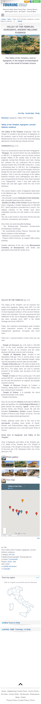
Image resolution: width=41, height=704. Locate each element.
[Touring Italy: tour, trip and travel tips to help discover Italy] (14, 4)
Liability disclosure (10, 566)
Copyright (6, 569)
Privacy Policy (12, 700)
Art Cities (4, 694)
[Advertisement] (20, 87)
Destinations (34, 694)
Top (38, 477)
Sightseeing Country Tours (17, 691)
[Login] (26, 1)
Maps (17, 697)
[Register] (36, 1)
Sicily (9, 19)
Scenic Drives (33, 691)
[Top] (20, 684)
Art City (21, 113)
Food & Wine (14, 694)
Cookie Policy (23, 700)
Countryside (13, 559)
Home (4, 19)
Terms (32, 700)
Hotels (23, 697)
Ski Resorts (24, 694)
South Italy (29, 113)
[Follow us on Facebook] (31, 1)
